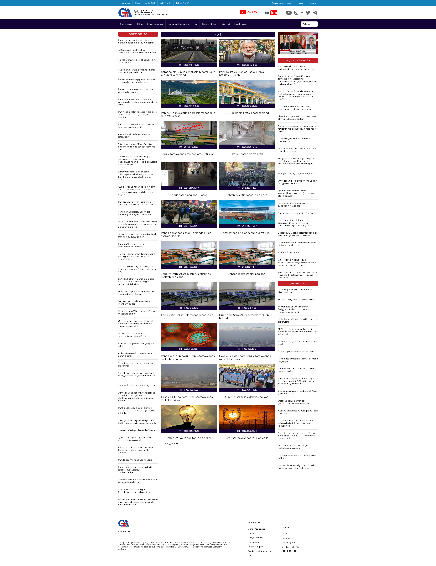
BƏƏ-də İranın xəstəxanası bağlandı (247, 112)
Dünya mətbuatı (209, 24)
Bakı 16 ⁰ (165, 3)
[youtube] (271, 13)
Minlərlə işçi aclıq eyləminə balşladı (247, 397)
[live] (248, 12)
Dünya (140, 24)
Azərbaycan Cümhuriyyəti (179, 24)
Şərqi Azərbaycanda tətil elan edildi (247, 438)
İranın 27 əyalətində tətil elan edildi (189, 438)
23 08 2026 (150, 3)
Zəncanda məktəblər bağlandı (247, 273)
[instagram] (296, 12)
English (313, 3)
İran (195, 24)
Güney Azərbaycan (155, 24)
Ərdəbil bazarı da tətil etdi (247, 154)
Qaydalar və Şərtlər (291, 547)
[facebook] (301, 12)
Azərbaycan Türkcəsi (281, 3)
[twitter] (308, 12)
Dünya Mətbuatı (255, 538)
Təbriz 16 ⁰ (182, 3)
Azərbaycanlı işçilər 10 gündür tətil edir (247, 232)
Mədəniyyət (225, 24)
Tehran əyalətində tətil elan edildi (247, 195)
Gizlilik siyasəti (289, 542)
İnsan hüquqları (241, 24)
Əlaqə (137, 3)
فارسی (300, 3)
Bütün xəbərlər (126, 24)
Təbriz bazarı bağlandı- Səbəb (189, 195)
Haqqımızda (124, 3)
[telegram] (315, 12)
